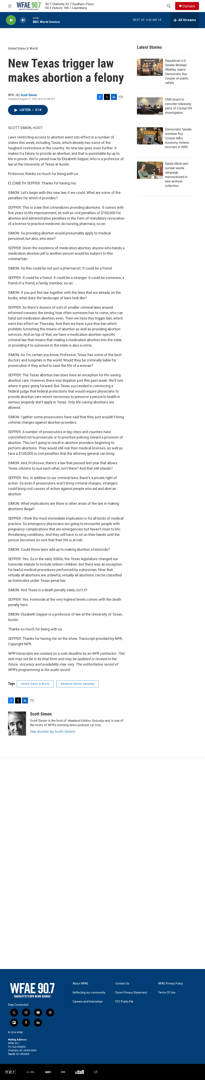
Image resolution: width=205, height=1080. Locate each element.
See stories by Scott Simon (52, 731)
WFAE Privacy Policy (170, 983)
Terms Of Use (166, 992)
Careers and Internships (88, 1001)
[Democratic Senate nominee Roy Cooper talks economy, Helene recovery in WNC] (150, 136)
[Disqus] (102, 812)
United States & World (22, 48)
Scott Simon (29, 95)
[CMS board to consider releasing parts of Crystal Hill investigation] (150, 106)
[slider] (29, 20)
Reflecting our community (89, 992)
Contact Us (122, 983)
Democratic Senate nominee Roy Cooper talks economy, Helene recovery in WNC (178, 138)
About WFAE (80, 983)
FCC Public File (124, 1001)
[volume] (23, 20)
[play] (11, 20)
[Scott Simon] (17, 724)
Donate (189, 6)
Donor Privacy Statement (131, 992)
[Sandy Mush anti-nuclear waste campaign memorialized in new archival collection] (150, 170)
